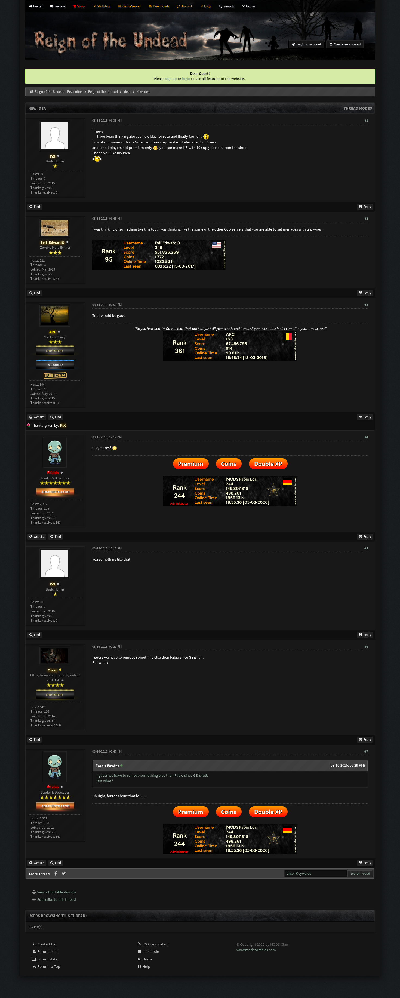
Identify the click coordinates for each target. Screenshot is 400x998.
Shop (80, 6)
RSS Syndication (155, 944)
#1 (366, 120)
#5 (366, 548)
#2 (366, 218)
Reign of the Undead (103, 91)
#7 (366, 751)
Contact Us (46, 944)
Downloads (160, 6)
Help (146, 966)
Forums (60, 6)
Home (147, 959)
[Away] (60, 670)
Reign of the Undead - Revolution (59, 91)
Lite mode (150, 951)
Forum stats (47, 959)
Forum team (47, 951)
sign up (171, 78)
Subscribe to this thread (56, 899)
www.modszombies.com (256, 949)
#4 (366, 437)
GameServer (131, 6)
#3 (366, 304)
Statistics (103, 6)
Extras (250, 6)
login (186, 78)
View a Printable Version (56, 892)
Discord (186, 6)
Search (228, 6)
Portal (37, 6)
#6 (366, 646)
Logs (207, 6)
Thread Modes (358, 108)
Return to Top (48, 966)
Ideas (127, 91)
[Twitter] (64, 873)
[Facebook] (56, 873)
